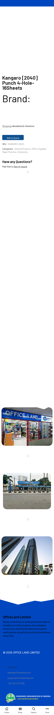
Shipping (7, 126)
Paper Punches (9, 152)
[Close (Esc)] (0, 401)
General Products (22, 148)
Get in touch (20, 166)
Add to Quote (13, 138)
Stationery (23, 152)
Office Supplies (39, 148)
